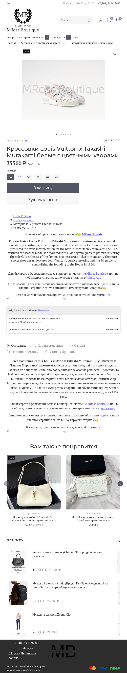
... (64, 42)
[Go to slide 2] (58, 134)
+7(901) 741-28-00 (109, 3)
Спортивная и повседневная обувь (91, 43)
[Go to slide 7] (70, 134)
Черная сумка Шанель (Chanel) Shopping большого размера (67, 554)
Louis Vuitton (22, 216)
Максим (27, 648)
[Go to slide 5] (65, 134)
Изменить (43, 310)
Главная (11, 43)
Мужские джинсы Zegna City (51, 614)
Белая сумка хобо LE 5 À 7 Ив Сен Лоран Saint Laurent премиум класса (33, 518)
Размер (11, 170)
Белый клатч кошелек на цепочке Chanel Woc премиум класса (93, 518)
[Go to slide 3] (61, 134)
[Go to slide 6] (68, 134)
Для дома (59, 37)
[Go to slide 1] (56, 134)
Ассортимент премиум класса (25, 37)
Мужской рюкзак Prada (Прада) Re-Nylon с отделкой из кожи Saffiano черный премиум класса (70, 585)
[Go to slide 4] (63, 134)
